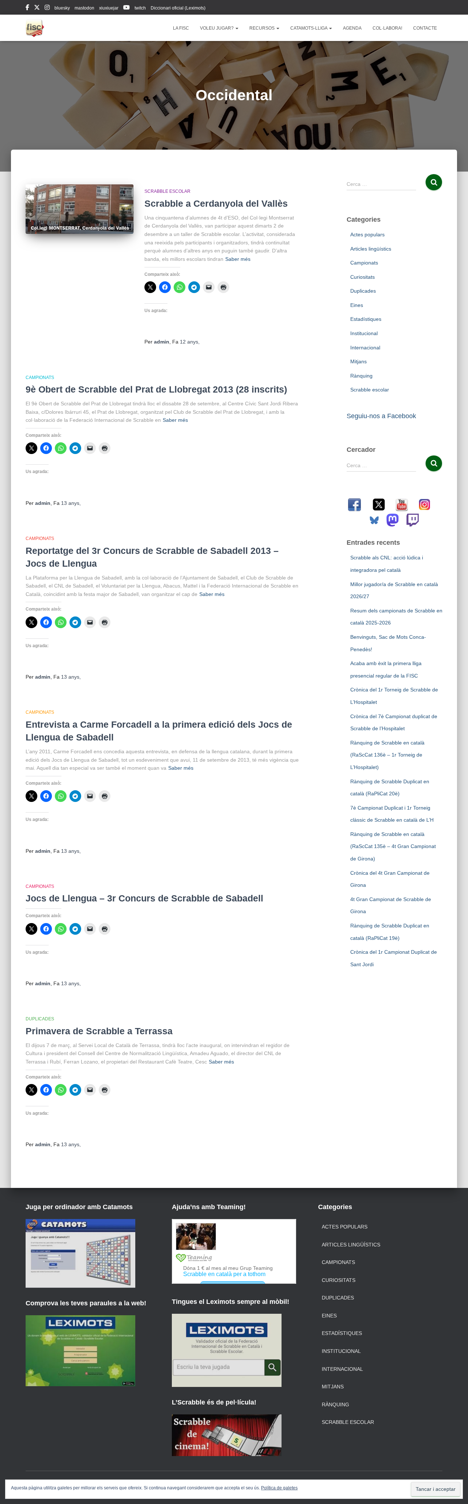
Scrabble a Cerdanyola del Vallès (216, 203)
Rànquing (361, 376)
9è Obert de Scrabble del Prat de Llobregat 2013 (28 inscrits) (156, 389)
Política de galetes (279, 1487)
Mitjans (358, 361)
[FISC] (35, 28)
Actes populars (367, 234)
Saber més (237, 259)
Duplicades (40, 1018)
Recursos (262, 28)
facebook (27, 8)
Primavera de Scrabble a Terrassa (99, 1031)
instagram (47, 8)
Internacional (365, 347)
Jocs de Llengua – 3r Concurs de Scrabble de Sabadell (144, 898)
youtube (126, 8)
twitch (140, 8)
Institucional (364, 333)
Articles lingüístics (370, 249)
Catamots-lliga (309, 28)
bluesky (62, 8)
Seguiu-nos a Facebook (381, 416)
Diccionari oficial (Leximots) (178, 8)
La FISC (181, 28)
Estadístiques (365, 319)
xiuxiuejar (108, 8)
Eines (356, 305)
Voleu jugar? (217, 28)
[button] (236, 28)
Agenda (352, 28)
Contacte (425, 28)
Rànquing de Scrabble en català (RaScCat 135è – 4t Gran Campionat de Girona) (393, 846)
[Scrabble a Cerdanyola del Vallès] (79, 208)
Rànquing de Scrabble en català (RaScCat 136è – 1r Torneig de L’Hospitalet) (387, 755)
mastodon (84, 8)
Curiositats (362, 277)
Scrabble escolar (167, 191)
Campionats (40, 377)
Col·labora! (387, 28)
